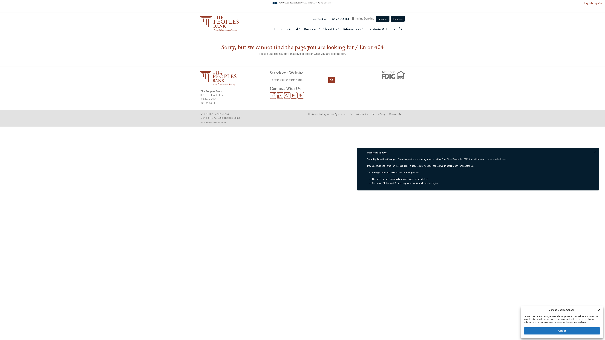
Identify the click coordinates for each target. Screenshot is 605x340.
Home (278, 28)
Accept (562, 331)
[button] (598, 310)
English (588, 3)
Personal (382, 19)
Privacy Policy (378, 114)
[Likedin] (280, 95)
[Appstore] (300, 95)
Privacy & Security (359, 114)
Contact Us (320, 19)
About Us (330, 28)
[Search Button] (331, 80)
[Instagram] (287, 95)
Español (598, 3)
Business (398, 19)
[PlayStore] (294, 95)
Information (352, 28)
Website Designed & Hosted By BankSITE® (213, 122)
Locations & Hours (381, 28)
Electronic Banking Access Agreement (327, 114)
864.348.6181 (340, 19)
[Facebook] (273, 95)
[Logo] (219, 24)
